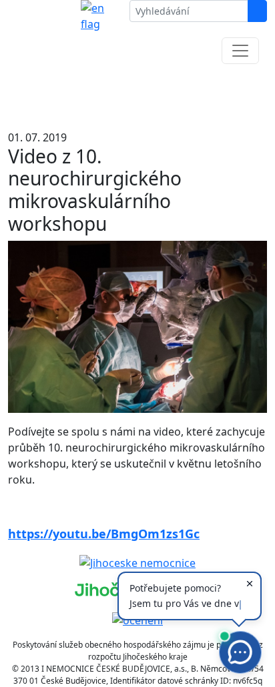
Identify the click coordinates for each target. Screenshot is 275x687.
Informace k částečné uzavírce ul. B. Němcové (138, 93)
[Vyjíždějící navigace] (240, 50)
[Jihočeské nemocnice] (137, 561)
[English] (100, 16)
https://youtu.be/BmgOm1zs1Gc (104, 534)
